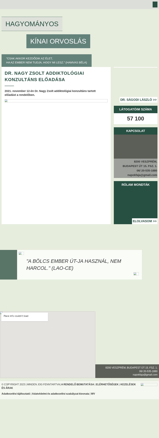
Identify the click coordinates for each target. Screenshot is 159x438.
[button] (155, 4)
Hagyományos (32, 24)
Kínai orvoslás (58, 41)
